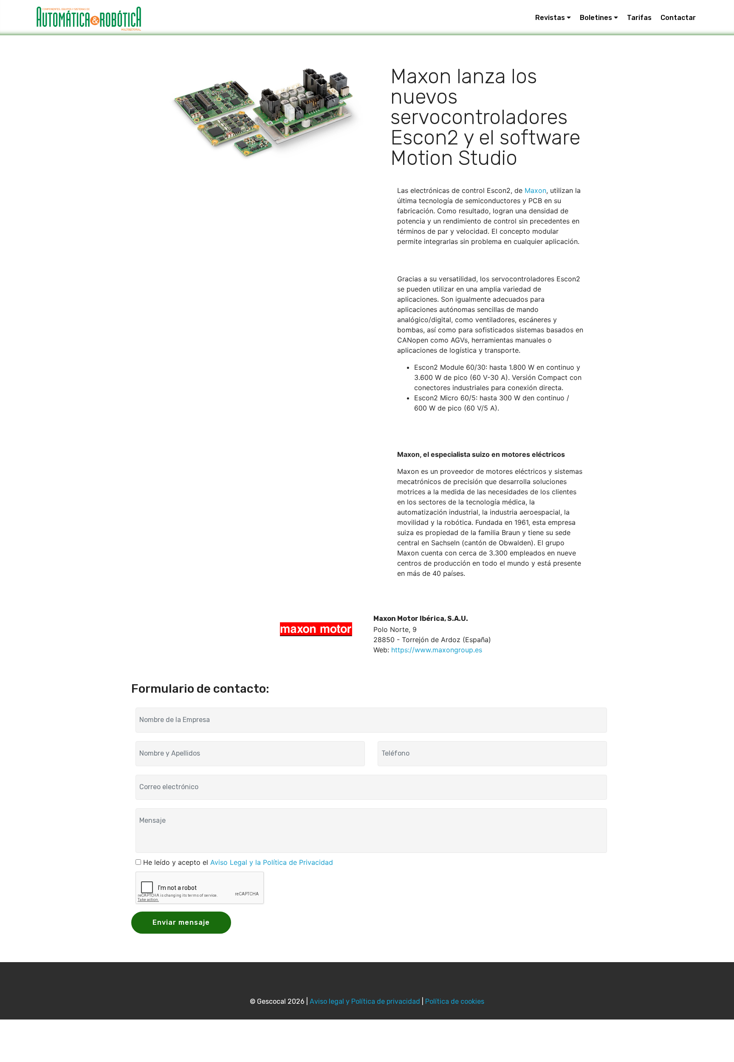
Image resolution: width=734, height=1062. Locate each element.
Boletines (596, 18)
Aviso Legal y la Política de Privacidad (271, 862)
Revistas (550, 18)
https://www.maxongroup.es (436, 650)
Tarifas (639, 18)
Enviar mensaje (181, 922)
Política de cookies (454, 1001)
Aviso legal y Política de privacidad (365, 1001)
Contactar (678, 18)
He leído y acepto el (238, 862)
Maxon (535, 190)
